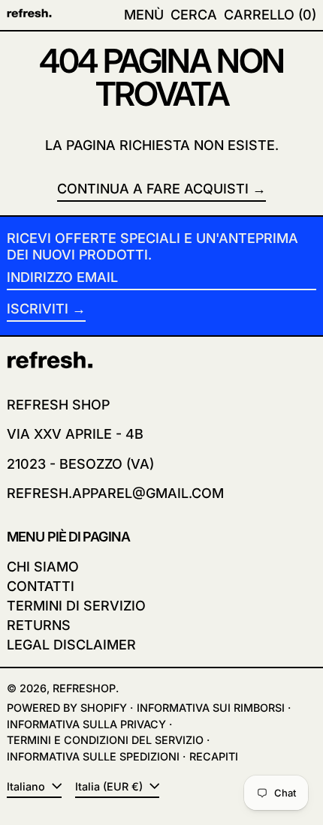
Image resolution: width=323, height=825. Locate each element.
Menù (144, 14)
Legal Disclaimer (71, 644)
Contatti (40, 586)
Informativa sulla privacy (86, 724)
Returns (39, 625)
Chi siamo (43, 566)
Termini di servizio (76, 606)
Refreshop (84, 688)
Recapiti (213, 756)
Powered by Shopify (67, 707)
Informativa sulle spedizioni (93, 756)
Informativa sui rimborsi (211, 707)
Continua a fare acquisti (153, 188)
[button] (194, 15)
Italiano (27, 786)
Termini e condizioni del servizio (105, 740)
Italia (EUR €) (110, 786)
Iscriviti (37, 308)
